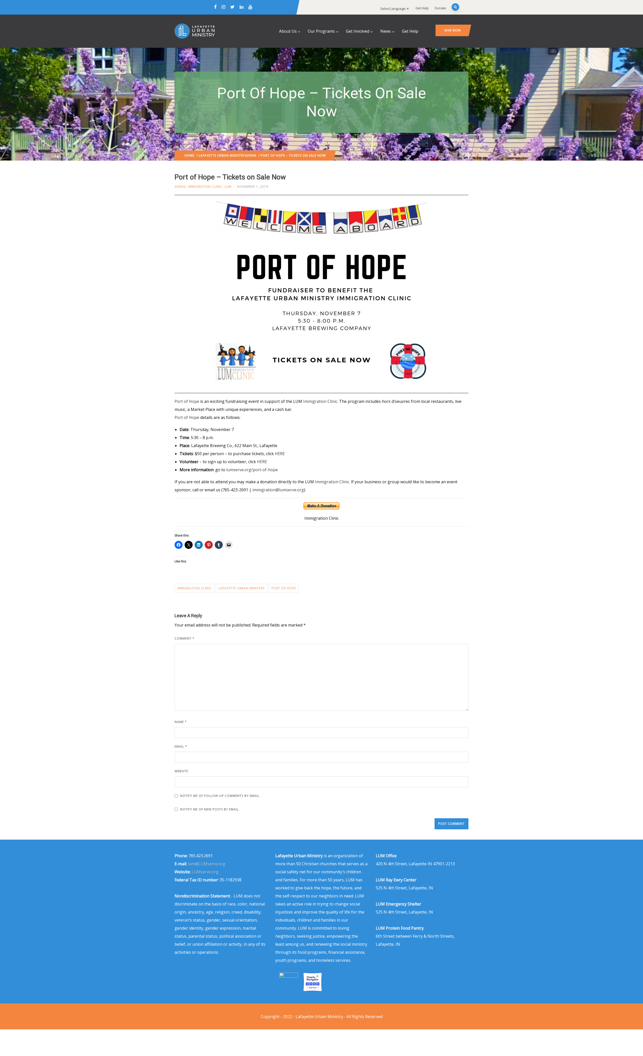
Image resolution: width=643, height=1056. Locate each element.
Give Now (452, 30)
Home (189, 155)
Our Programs (321, 31)
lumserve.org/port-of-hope (252, 469)
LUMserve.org (205, 872)
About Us (288, 31)
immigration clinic (194, 588)
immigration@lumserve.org (278, 490)
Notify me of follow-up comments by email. (220, 796)
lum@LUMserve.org (206, 864)
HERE (280, 453)
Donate (440, 8)
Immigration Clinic (205, 186)
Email (181, 746)
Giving (250, 155)
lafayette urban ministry (242, 588)
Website (181, 771)
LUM (228, 186)
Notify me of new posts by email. (210, 809)
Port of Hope (187, 401)
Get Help (422, 8)
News (385, 31)
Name (181, 722)
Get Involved (357, 31)
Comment (184, 638)
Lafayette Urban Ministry (222, 155)
